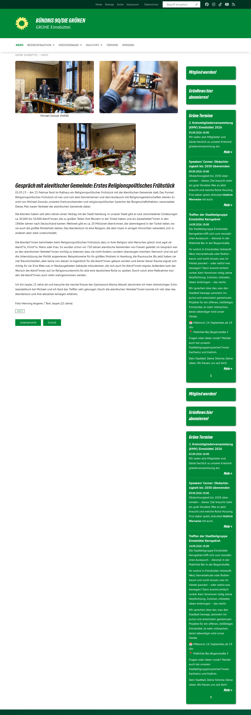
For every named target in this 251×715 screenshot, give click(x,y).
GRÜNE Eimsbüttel (27, 55)
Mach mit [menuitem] (92, 45)
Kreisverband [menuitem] (69, 45)
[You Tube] (227, 4)
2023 (20, 311)
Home (99, 4)
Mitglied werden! (202, 72)
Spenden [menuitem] (128, 45)
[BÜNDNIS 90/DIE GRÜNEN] (21, 23)
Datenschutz (151, 4)
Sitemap (109, 4)
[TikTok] (220, 4)
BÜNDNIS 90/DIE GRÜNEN (60, 20)
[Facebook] (207, 4)
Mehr (227, 152)
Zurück (52, 322)
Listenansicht (28, 322)
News (45, 55)
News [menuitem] (19, 45)
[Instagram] (213, 4)
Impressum (132, 4)
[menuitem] (99, 4)
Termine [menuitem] (112, 45)
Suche (120, 4)
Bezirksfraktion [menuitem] (39, 45)
